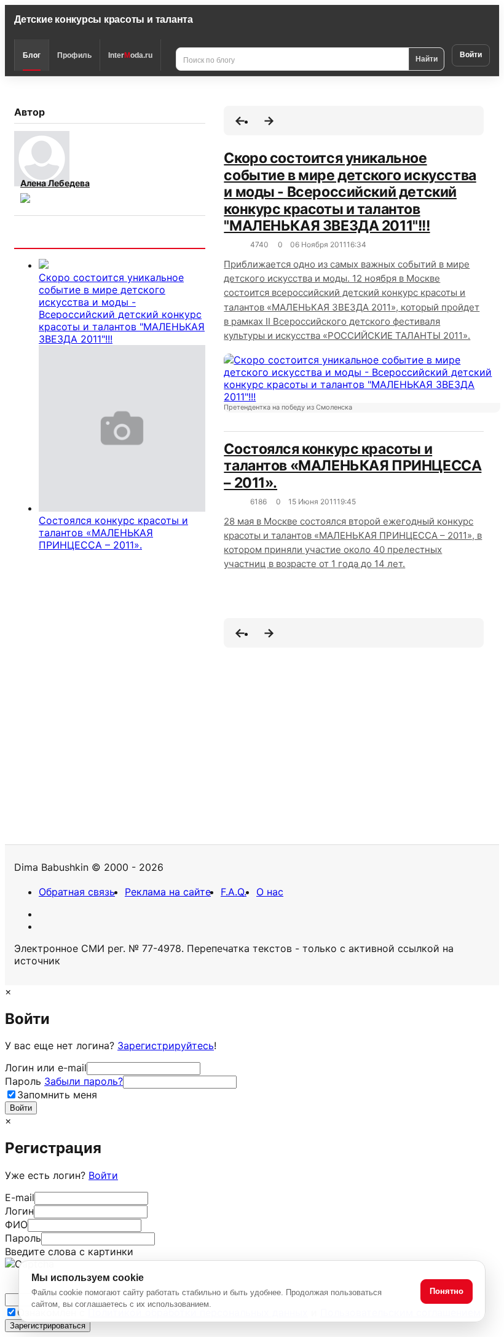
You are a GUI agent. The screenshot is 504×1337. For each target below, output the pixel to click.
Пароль (64, 1081)
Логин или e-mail (46, 1067)
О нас (269, 892)
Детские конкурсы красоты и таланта (103, 19)
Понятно (446, 1291)
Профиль (74, 55)
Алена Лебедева (55, 183)
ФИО (16, 1224)
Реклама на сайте (168, 892)
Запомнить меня (57, 1095)
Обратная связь (77, 892)
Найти (426, 58)
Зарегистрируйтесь (165, 1045)
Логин (19, 1211)
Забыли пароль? (83, 1081)
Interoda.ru (130, 55)
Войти (471, 54)
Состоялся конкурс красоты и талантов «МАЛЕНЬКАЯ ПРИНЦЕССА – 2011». (113, 532)
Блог (32, 55)
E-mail (19, 1197)
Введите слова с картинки (69, 1251)
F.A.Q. (233, 892)
